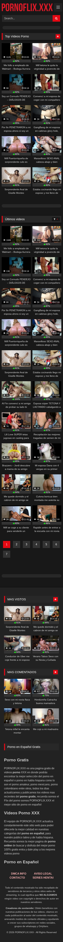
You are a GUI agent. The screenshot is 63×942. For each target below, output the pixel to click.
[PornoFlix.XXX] (28, 7)
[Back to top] (52, 932)
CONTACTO (17, 877)
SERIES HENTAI (43, 877)
